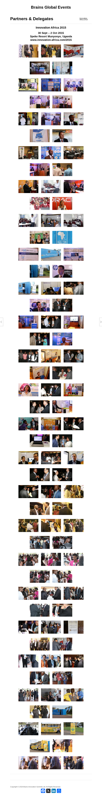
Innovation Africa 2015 (84, 19)
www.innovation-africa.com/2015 (51, 39)
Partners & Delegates (31, 18)
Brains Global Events (51, 7)
